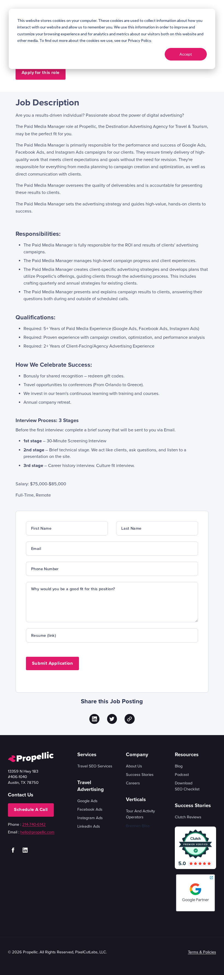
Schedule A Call (31, 809)
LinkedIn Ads (88, 826)
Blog (178, 766)
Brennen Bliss (138, 825)
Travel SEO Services (94, 766)
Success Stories (140, 774)
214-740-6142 (34, 824)
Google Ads (87, 800)
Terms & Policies (202, 952)
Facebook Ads (89, 809)
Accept (185, 54)
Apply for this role (41, 72)
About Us (134, 766)
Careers (133, 783)
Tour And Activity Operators (140, 813)
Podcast (182, 774)
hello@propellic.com (37, 832)
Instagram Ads (90, 817)
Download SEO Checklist (187, 786)
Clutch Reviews (188, 817)
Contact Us (20, 795)
